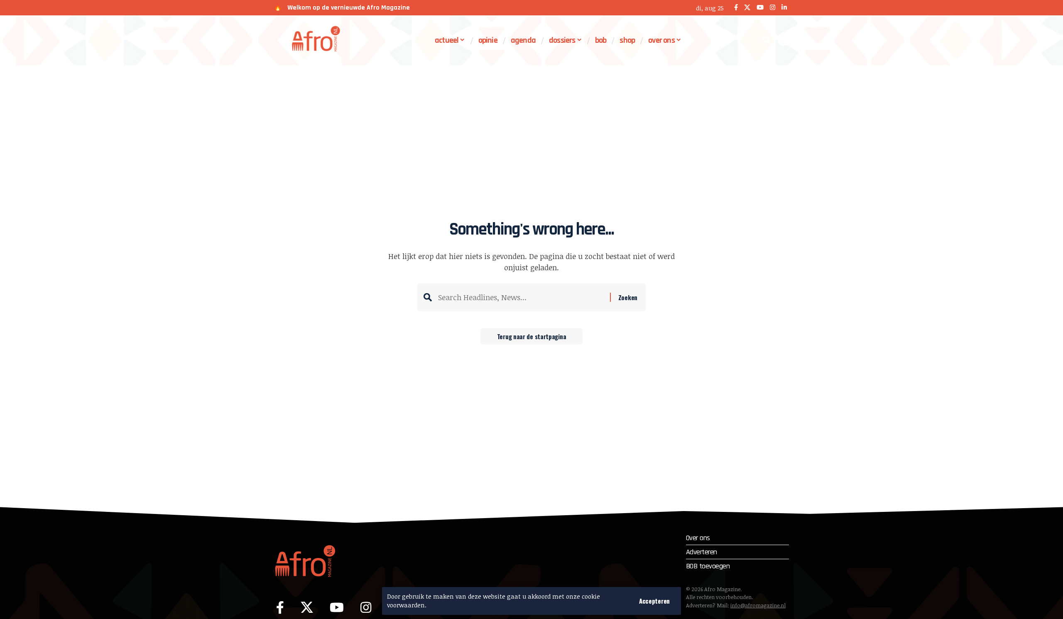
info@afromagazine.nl (758, 605)
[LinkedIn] (784, 7)
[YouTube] (760, 7)
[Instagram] (772, 7)
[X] (747, 7)
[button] (654, 601)
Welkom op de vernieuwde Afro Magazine (348, 7)
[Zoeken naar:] (521, 297)
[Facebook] (736, 7)
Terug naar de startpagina (531, 336)
